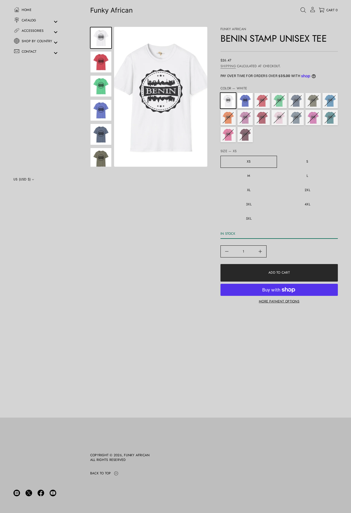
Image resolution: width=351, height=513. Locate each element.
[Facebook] (41, 493)
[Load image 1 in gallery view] (100, 37)
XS (249, 161)
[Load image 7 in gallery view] (100, 158)
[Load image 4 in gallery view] (100, 86)
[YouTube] (53, 493)
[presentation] (160, 97)
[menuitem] (38, 11)
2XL (307, 190)
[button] (303, 10)
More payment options (279, 301)
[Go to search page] (303, 10)
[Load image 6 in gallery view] (100, 134)
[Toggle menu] (55, 22)
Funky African (111, 10)
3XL (248, 204)
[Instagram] (17, 493)
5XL (248, 218)
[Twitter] (29, 493)
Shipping (228, 66)
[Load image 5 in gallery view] (100, 110)
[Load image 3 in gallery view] (100, 62)
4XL (307, 204)
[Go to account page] (312, 11)
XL (248, 190)
